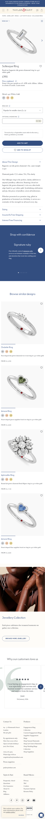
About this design (10, 162)
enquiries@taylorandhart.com (13, 757)
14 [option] (3, 97)
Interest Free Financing (12, 220)
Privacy (26, 781)
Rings (17, 16)
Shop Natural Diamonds (31, 741)
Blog (4, 791)
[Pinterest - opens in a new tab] (16, 800)
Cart (42, 10)
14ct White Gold (25, 16)
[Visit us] (7, 10)
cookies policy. (10, 812)
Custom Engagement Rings (33, 733)
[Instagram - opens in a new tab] (22, 800)
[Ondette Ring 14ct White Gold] (22, 332)
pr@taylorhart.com (9, 768)
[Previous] (4, 250)
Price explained (8, 81)
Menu (3, 10)
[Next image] (42, 40)
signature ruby (28, 251)
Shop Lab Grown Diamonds (33, 744)
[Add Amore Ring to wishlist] (41, 367)
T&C (25, 783)
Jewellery (10, 16)
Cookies (26, 786)
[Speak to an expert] (37, 10)
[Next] (40, 250)
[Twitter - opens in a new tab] (28, 800)
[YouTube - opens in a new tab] (33, 800)
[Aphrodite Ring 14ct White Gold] (22, 459)
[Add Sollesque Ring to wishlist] (40, 66)
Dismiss (21, 815)
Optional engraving (9, 116)
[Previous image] (4, 323)
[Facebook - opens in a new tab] (11, 800)
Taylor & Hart (22, 10)
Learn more (20, 85)
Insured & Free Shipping (12, 215)
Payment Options (29, 789)
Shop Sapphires (29, 752)
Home (4, 16)
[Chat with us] (41, 815)
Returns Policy (28, 791)
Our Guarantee (8, 786)
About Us (6, 789)
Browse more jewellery (16, 638)
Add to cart (22, 143)
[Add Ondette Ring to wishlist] (41, 304)
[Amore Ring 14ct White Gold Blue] (22, 523)
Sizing (4, 209)
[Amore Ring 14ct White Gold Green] (22, 395)
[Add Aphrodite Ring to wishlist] (41, 431)
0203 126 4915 (8, 752)
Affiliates (6, 794)
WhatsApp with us (9, 754)
